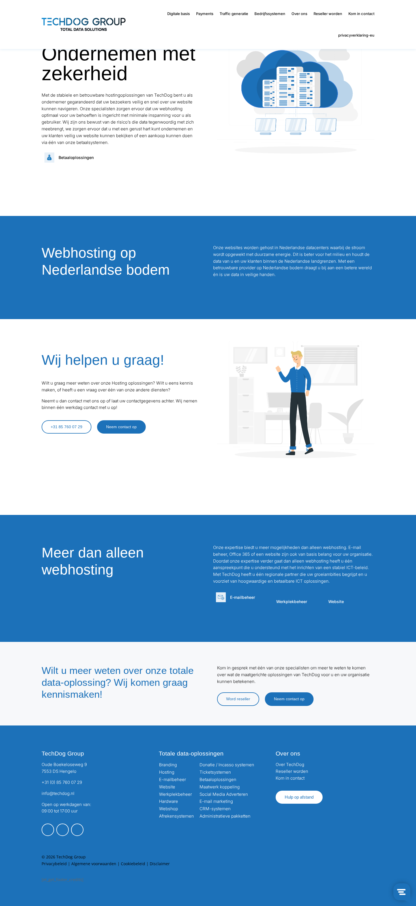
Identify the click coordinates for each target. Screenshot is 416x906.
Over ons (299, 13)
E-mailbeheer (172, 779)
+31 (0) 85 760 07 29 (62, 782)
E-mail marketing (216, 801)
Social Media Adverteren (224, 794)
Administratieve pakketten (225, 816)
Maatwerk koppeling (220, 787)
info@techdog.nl (58, 793)
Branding (168, 764)
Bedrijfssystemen (269, 13)
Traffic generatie (234, 13)
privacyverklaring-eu (356, 35)
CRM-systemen (215, 808)
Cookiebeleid (133, 863)
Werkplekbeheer (175, 794)
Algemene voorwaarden (93, 863)
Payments (204, 13)
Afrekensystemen (176, 816)
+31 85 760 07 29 (66, 427)
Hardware (168, 801)
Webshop (168, 808)
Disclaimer (160, 863)
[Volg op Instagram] (62, 830)
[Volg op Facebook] (48, 830)
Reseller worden (328, 13)
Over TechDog (290, 764)
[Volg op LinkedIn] (77, 830)
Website (167, 787)
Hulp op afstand (299, 797)
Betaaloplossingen (218, 779)
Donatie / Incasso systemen (227, 764)
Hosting (166, 772)
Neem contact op (121, 427)
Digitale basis (178, 13)
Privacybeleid (54, 863)
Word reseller (238, 699)
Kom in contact (361, 13)
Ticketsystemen (215, 772)
